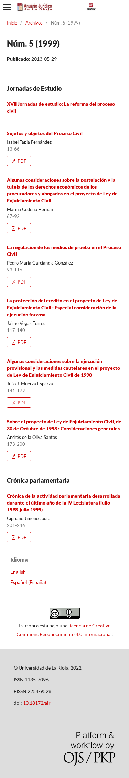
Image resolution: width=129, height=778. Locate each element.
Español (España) (28, 582)
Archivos (34, 23)
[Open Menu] (7, 7)
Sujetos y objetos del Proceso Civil (45, 133)
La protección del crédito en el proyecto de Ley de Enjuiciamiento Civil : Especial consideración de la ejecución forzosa (62, 307)
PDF (21, 161)
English (18, 572)
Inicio (12, 23)
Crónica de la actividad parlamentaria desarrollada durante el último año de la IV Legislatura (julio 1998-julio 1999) (63, 502)
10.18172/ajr (37, 703)
